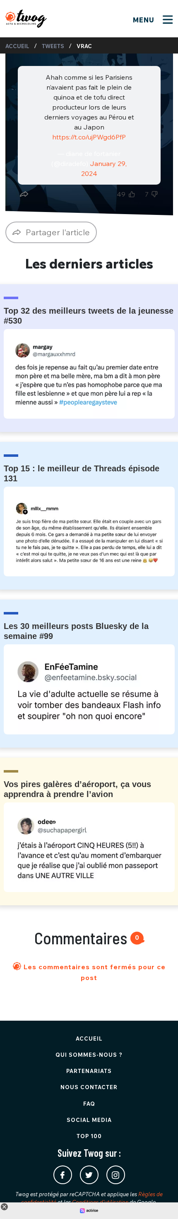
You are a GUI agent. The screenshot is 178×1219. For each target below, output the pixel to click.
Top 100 (89, 1136)
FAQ (89, 1103)
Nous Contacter (89, 1087)
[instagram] (115, 1174)
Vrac (84, 46)
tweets (53, 46)
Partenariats (89, 1071)
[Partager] (24, 194)
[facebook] (62, 1174)
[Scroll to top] (159, 1200)
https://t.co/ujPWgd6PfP (89, 137)
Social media (89, 1120)
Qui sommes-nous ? (89, 1054)
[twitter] (89, 1174)
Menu (144, 20)
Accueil (17, 46)
